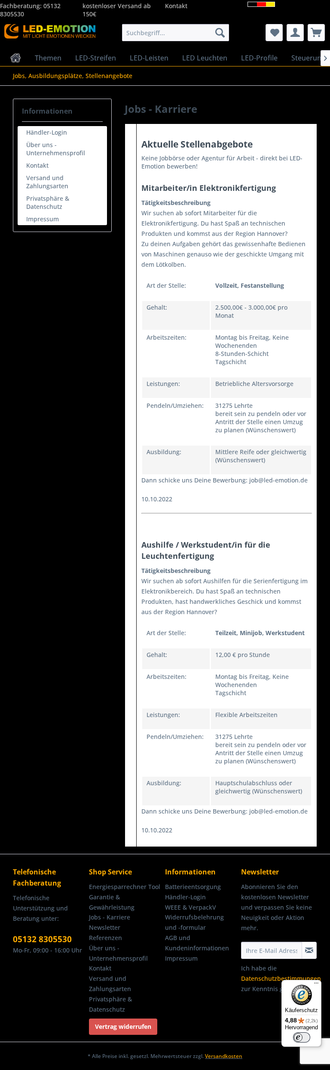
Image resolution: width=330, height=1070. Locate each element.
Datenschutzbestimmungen (281, 978)
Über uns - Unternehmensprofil (55, 149)
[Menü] (316, 985)
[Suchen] (220, 32)
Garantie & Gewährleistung (111, 902)
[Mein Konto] (295, 32)
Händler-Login (46, 132)
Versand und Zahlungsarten (47, 182)
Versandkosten (223, 1056)
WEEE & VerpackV (190, 907)
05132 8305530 (42, 939)
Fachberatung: (21, 6)
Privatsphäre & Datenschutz (47, 202)
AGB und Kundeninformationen (197, 943)
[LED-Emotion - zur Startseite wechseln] (49, 34)
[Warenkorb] (316, 32)
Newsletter (104, 927)
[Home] (15, 58)
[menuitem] (175, 32)
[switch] (301, 1037)
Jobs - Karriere (109, 917)
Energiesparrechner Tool (124, 887)
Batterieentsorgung (193, 887)
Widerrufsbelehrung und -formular (194, 922)
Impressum (42, 219)
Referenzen (105, 938)
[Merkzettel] (274, 32)
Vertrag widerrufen (123, 1026)
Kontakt (176, 6)
